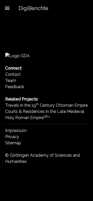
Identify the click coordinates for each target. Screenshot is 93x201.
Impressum (16, 130)
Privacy (12, 136)
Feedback (14, 86)
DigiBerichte (33, 8)
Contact (13, 74)
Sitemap (13, 142)
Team (10, 80)
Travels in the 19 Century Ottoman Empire (46, 105)
